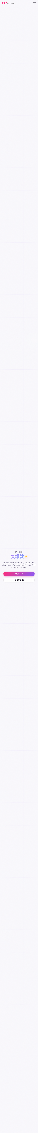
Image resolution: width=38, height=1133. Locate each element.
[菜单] (34, 3)
